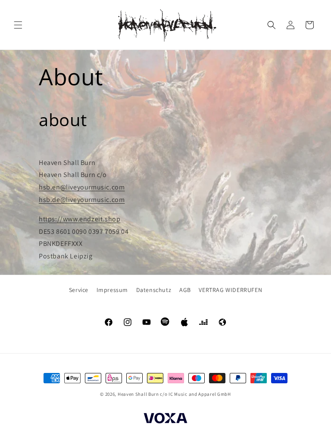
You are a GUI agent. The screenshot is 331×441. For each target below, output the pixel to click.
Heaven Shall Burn (138, 394)
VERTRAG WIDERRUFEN (230, 290)
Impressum (112, 290)
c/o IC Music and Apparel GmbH (195, 394)
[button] (18, 25)
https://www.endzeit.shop (79, 219)
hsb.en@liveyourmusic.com (82, 187)
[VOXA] (165, 419)
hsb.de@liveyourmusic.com (82, 199)
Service (78, 290)
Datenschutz (154, 290)
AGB (185, 290)
